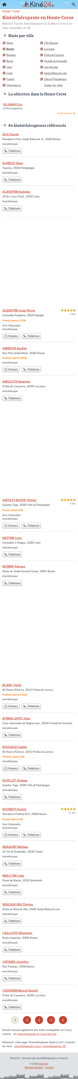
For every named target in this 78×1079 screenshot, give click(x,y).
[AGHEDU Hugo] (39, 167)
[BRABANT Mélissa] (39, 851)
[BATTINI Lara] (39, 542)
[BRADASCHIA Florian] (39, 909)
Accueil (4, 4)
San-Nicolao (51, 67)
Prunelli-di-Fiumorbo (55, 61)
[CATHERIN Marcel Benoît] (39, 995)
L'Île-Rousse (51, 42)
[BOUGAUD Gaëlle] (39, 754)
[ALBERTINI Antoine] (39, 196)
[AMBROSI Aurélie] (39, 355)
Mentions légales (34, 1067)
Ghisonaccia (13, 85)
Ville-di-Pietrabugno (55, 79)
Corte (9, 73)
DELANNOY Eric (13, 104)
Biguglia (11, 55)
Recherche (73, 4)
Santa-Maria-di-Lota (55, 73)
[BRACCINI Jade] (39, 880)
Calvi (9, 67)
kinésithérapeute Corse (27, 1046)
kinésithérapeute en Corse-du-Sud (36, 1034)
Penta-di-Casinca (54, 55)
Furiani (10, 79)
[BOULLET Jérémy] (39, 785)
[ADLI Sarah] (39, 139)
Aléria (9, 42)
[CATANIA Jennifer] (39, 966)
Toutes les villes (53, 85)
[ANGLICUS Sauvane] (39, 386)
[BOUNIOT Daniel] (39, 818)
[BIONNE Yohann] (39, 571)
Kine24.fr (43, 1063)
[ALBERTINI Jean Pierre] (39, 319)
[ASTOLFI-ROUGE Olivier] (39, 509)
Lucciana (49, 49)
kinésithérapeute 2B (54, 1046)
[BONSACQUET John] (39, 723)
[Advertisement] (39, 263)
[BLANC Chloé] (39, 692)
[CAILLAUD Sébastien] (39, 937)
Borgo (9, 61)
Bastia (10, 49)
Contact (49, 1067)
